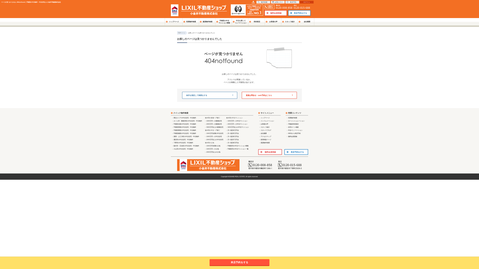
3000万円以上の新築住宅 (214, 127)
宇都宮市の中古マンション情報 (238, 146)
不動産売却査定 (293, 124)
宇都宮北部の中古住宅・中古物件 (185, 124)
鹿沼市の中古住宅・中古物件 (183, 139)
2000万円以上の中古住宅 (214, 139)
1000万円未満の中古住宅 (214, 133)
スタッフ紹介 (290, 22)
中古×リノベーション (295, 130)
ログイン (306, 2)
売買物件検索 (191, 22)
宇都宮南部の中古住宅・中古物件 (185, 133)
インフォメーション (267, 121)
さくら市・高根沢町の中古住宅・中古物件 (188, 121)
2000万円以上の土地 (213, 152)
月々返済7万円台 (233, 139)
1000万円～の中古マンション (237, 121)
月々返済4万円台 (233, 130)
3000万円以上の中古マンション (238, 127)
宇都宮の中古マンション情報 (224, 22)
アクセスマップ (266, 136)
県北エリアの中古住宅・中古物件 (185, 118)
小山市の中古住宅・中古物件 (183, 149)
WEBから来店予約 (294, 133)
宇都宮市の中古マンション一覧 (238, 149)
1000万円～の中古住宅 (214, 136)
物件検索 (264, 2)
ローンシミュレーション (296, 121)
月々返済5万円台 (233, 133)
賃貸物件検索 (207, 22)
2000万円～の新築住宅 (214, 124)
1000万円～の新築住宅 (214, 121)
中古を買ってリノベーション (240, 22)
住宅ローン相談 (293, 127)
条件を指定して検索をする (196, 95)
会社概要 (307, 22)
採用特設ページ (266, 139)
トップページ (174, 22)
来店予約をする (300, 13)
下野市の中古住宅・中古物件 (183, 143)
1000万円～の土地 (212, 149)
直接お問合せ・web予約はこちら (259, 95)
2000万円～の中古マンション (237, 124)
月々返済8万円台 (233, 143)
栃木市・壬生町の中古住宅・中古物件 (186, 146)
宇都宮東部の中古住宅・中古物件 (185, 130)
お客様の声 (273, 22)
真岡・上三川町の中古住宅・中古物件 (186, 136)
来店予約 (293, 2)
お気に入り (279, 2)
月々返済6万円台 (233, 136)
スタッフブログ (266, 130)
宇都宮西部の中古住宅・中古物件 (185, 127)
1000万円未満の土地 (213, 146)
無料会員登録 (276, 13)
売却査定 (257, 22)
